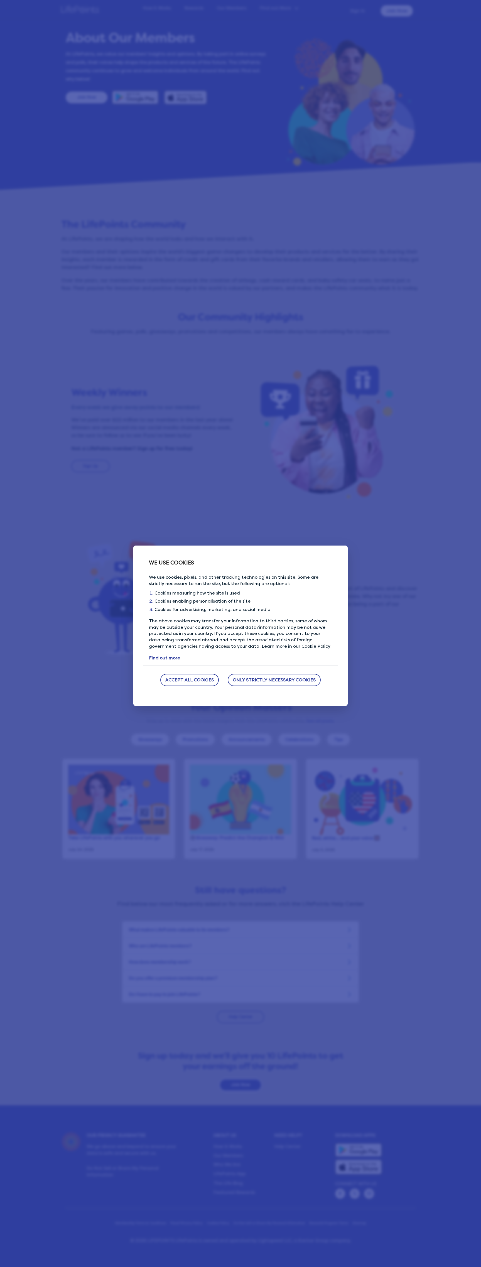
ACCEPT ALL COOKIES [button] (189, 679)
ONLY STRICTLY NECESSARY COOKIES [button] (274, 679)
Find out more (164, 657)
